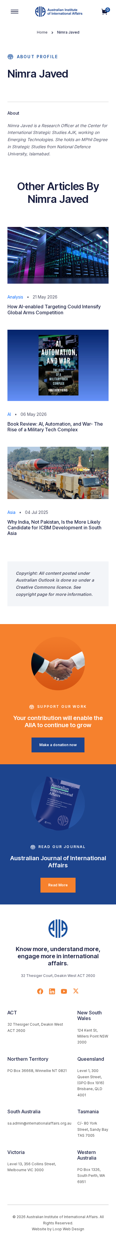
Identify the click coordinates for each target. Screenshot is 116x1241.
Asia (11, 512)
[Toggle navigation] (14, 11)
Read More (58, 885)
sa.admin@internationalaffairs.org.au (39, 1123)
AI (9, 414)
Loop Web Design (68, 1229)
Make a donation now (58, 745)
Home (42, 32)
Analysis (15, 296)
